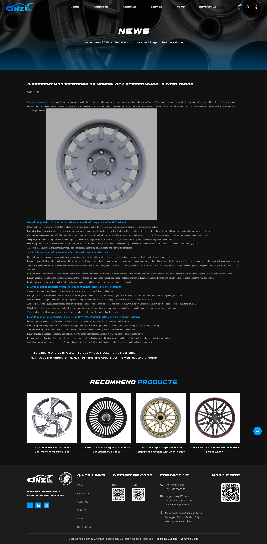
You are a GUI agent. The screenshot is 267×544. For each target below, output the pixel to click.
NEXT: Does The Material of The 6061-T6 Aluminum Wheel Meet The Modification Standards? (94, 358)
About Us (129, 7)
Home (75, 7)
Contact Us (207, 7)
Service (156, 7)
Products (100, 7)
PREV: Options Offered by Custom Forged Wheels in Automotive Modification (84, 353)
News (181, 7)
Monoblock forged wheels (39, 102)
